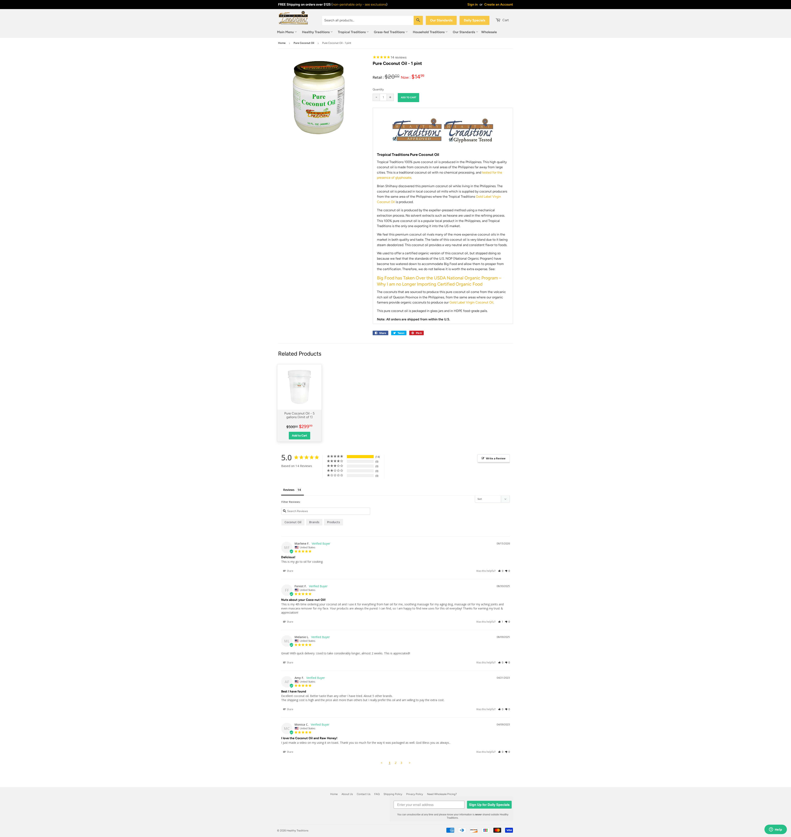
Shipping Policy (393, 794)
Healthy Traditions (316, 32)
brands (314, 522)
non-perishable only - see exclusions (359, 4)
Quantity (378, 89)
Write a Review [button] (495, 458)
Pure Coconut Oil (304, 42)
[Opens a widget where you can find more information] (775, 830)
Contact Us (363, 794)
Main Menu (286, 32)
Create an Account (498, 4)
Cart (505, 20)
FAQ (377, 794)
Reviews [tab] (288, 490)
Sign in (472, 4)
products (333, 522)
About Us (347, 794)
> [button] (410, 763)
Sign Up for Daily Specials (489, 804)
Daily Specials (474, 20)
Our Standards (441, 20)
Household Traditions (429, 32)
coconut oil (292, 522)
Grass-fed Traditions (389, 32)
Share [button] (289, 571)
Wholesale (489, 32)
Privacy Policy (414, 794)
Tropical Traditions (352, 32)
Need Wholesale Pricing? (442, 794)
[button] (500, 571)
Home (282, 42)
